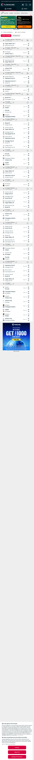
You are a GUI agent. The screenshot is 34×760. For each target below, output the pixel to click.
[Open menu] (30, 4)
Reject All (17, 752)
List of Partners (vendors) (8, 744)
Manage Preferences (17, 756)
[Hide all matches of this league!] (31, 40)
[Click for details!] (16, 44)
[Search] (26, 4)
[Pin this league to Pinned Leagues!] (22, 40)
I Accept (17, 747)
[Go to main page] (9, 5)
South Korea (21, 32)
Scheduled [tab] (16, 35)
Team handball (8, 32)
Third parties (20, 735)
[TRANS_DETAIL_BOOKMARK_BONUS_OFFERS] (22, 4)
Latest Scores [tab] (6, 35)
